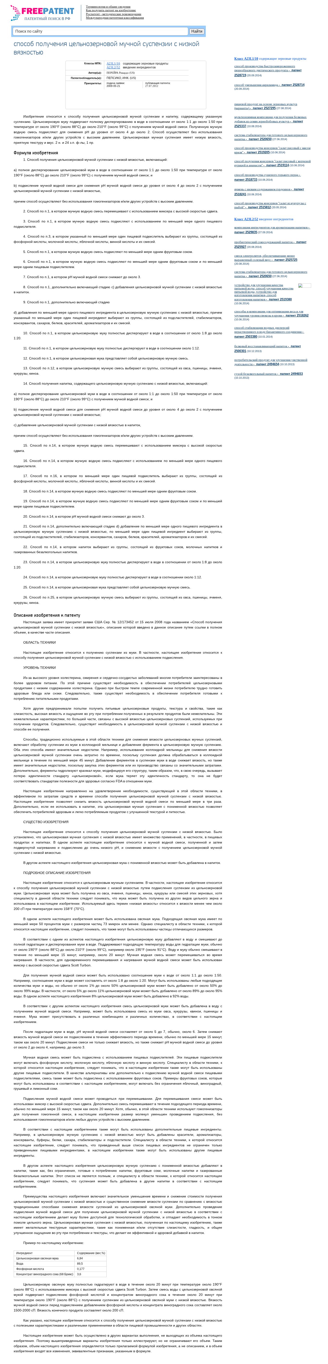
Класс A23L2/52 (246, 219)
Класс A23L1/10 (246, 58)
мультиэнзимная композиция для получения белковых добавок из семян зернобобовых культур (270, 121)
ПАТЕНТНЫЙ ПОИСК (42, 19)
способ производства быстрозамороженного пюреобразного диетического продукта (268, 70)
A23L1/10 (113, 63)
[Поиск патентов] (47, 14)
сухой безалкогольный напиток (268, 374)
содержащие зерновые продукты (282, 58)
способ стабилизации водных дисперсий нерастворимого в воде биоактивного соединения (269, 332)
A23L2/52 (113, 67)
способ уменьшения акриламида (269, 85)
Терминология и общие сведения (108, 6)
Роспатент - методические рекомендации (113, 14)
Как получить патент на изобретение (111, 10)
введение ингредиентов (276, 219)
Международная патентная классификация (115, 17)
